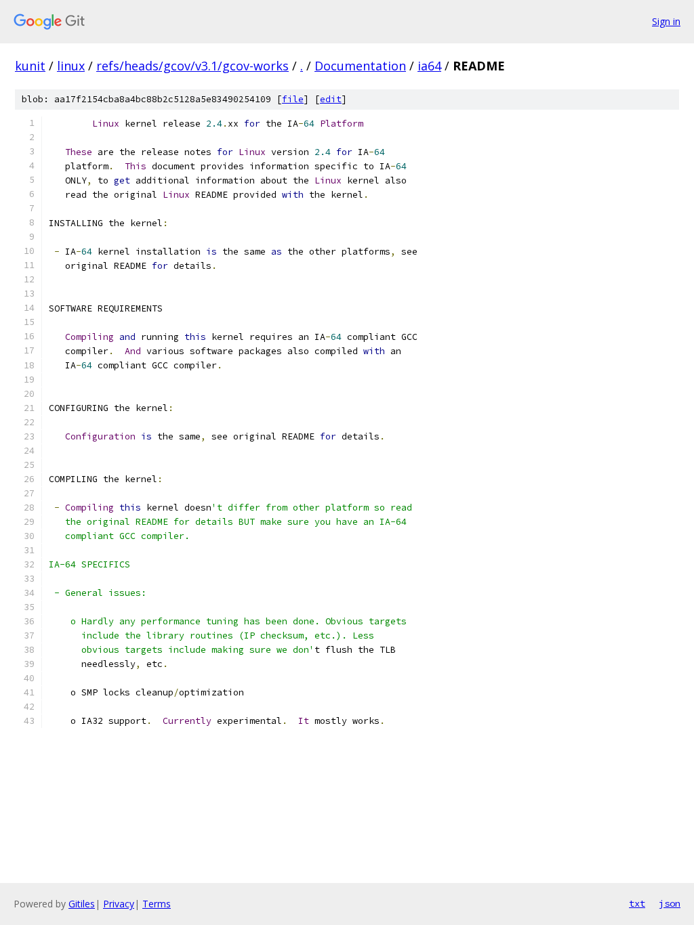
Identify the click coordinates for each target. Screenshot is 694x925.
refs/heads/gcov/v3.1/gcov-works (192, 66)
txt (637, 903)
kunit (30, 66)
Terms (156, 903)
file (293, 99)
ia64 (429, 66)
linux (71, 66)
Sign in (666, 21)
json (669, 903)
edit (331, 99)
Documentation (360, 66)
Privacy (118, 903)
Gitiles (81, 903)
